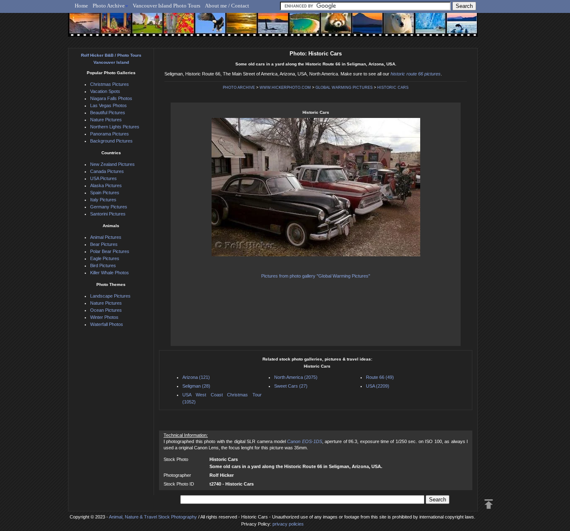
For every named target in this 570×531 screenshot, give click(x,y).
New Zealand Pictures (112, 164)
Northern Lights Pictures (114, 126)
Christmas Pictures (109, 84)
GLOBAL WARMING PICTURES (344, 87)
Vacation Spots (105, 91)
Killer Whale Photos (109, 272)
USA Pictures (103, 178)
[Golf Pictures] (145, 27)
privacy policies (288, 523)
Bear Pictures (104, 244)
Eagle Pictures (104, 258)
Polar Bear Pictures (109, 251)
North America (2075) (296, 377)
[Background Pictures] (237, 27)
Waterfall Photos (106, 324)
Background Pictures (111, 140)
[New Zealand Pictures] (361, 27)
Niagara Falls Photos (111, 98)
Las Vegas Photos (108, 105)
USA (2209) (377, 385)
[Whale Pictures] (268, 27)
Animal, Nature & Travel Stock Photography (153, 516)
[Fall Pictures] (176, 27)
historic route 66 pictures (416, 73)
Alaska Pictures (106, 185)
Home (81, 6)
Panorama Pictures (109, 133)
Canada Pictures (107, 171)
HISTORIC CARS (393, 87)
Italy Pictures (103, 199)
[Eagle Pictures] (207, 27)
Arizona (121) (196, 377)
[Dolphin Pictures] (454, 27)
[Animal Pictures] (330, 27)
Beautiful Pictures (107, 112)
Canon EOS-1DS (304, 441)
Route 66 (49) (380, 377)
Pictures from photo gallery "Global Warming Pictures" (315, 275)
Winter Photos (104, 317)
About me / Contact (227, 6)
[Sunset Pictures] (83, 27)
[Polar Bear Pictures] (392, 27)
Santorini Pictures (108, 213)
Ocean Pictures (106, 310)
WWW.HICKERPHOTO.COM (285, 87)
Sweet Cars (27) (291, 385)
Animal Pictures (105, 237)
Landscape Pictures (110, 295)
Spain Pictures (104, 192)
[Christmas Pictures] (114, 27)
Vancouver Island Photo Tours (166, 6)
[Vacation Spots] (299, 27)
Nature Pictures (106, 119)
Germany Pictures (108, 206)
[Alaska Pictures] (423, 27)
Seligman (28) (196, 385)
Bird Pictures (103, 265)
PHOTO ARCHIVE (239, 87)
